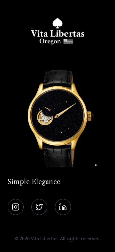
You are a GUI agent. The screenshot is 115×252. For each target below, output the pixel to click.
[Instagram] (16, 207)
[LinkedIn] (63, 207)
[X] (39, 207)
